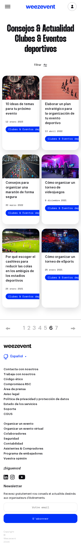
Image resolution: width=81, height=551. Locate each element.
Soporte (10, 408)
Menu (7, 6)
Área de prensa (15, 389)
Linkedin (6, 477)
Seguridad (11, 438)
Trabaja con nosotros (19, 374)
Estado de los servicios (20, 404)
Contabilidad (13, 443)
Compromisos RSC (17, 384)
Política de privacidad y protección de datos (36, 399)
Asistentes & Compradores (23, 448)
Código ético (13, 379)
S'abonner (40, 518)
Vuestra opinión (15, 458)
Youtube (22, 477)
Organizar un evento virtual (23, 428)
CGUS (8, 413)
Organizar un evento (19, 423)
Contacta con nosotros (21, 369)
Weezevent (40, 7)
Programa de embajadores (23, 453)
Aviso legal (11, 394)
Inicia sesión (72, 6)
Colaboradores (15, 433)
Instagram (12, 477)
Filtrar (37, 65)
